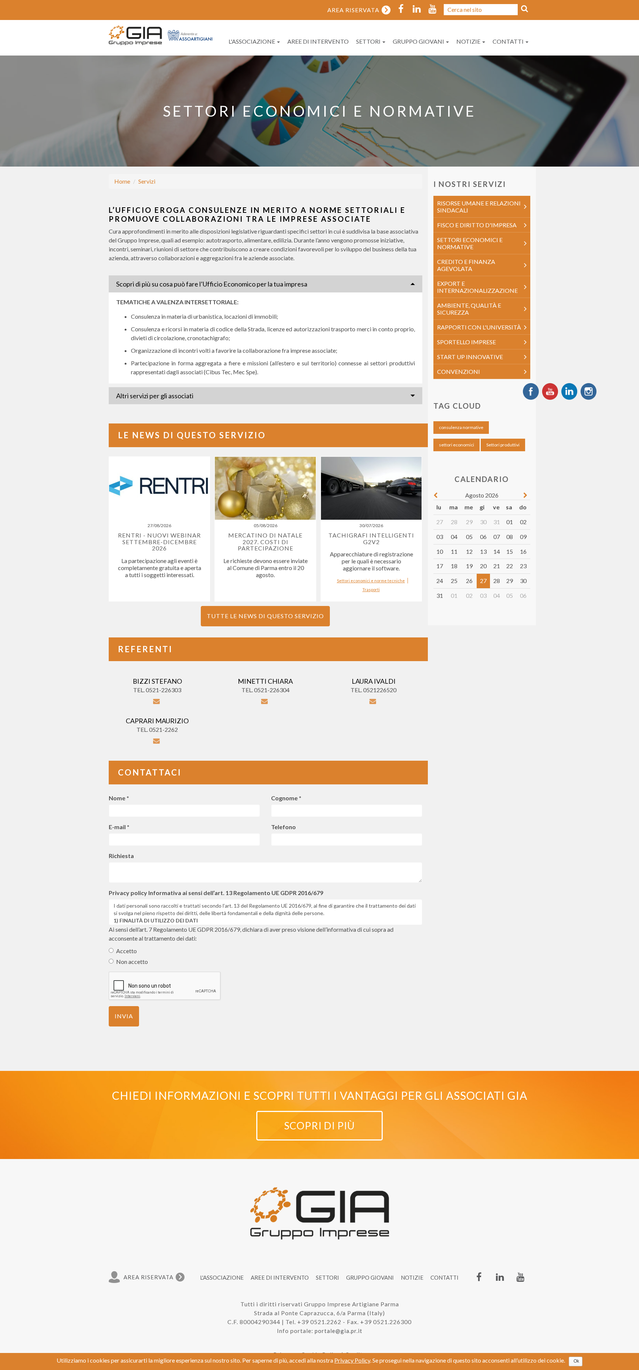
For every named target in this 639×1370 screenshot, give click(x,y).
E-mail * (119, 826)
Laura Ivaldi (374, 681)
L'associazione (252, 41)
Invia (124, 1015)
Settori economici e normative (470, 243)
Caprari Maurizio (157, 721)
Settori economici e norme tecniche (371, 580)
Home (122, 181)
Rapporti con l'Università (479, 327)
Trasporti (371, 589)
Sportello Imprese (466, 341)
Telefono (283, 826)
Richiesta (121, 855)
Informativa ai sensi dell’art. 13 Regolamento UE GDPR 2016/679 (235, 892)
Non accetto (132, 961)
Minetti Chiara (265, 681)
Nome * (119, 797)
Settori (369, 41)
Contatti (509, 41)
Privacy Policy (352, 1360)
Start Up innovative (470, 356)
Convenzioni (458, 371)
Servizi (146, 181)
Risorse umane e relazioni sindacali (479, 207)
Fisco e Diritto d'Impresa (477, 224)
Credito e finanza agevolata (466, 265)
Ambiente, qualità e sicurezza (469, 309)
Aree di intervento (318, 41)
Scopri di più (319, 1125)
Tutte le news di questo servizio (265, 615)
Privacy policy (128, 892)
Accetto (126, 950)
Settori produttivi (503, 445)
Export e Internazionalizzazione (477, 287)
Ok (576, 1361)
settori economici (456, 445)
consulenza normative (461, 427)
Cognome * (286, 797)
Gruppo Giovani (419, 41)
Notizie (468, 41)
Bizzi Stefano (157, 681)
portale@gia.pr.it (338, 1330)
